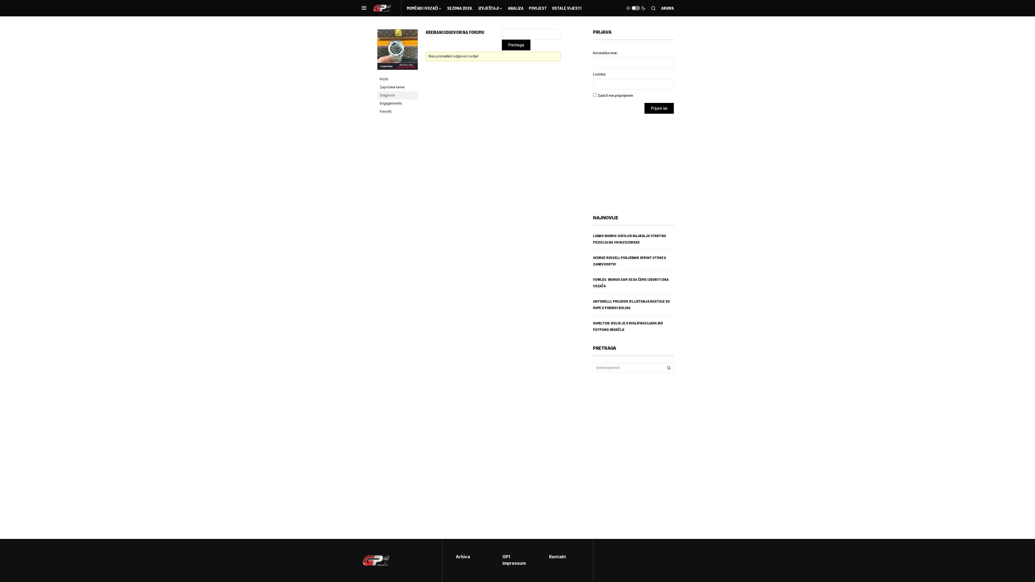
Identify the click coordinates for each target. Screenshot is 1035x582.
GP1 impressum (514, 560)
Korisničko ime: (605, 53)
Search (669, 368)
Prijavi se (659, 108)
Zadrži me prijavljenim (615, 95)
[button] (364, 8)
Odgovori (387, 95)
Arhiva (667, 8)
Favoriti (385, 111)
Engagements (391, 103)
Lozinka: (599, 74)
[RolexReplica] (397, 52)
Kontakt (557, 556)
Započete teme (392, 87)
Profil (384, 79)
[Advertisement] (636, 160)
